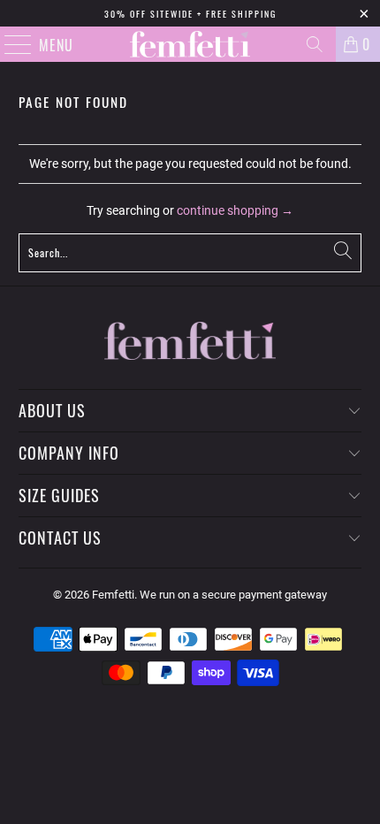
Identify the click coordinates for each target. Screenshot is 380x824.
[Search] (314, 44)
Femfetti (113, 594)
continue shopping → (235, 210)
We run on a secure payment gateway (233, 594)
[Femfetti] (190, 44)
